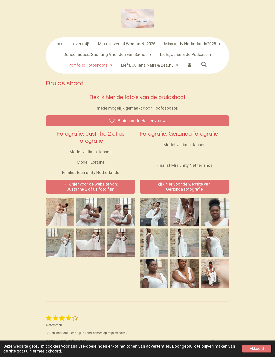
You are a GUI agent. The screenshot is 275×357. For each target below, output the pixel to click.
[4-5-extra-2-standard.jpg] (121, 212)
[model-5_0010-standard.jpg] (154, 212)
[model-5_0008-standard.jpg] (215, 212)
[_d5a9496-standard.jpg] (60, 212)
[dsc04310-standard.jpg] (121, 243)
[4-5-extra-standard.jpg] (90, 212)
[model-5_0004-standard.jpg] (184, 243)
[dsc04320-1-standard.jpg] (90, 243)
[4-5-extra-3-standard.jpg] (60, 243)
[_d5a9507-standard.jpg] (215, 273)
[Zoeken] (204, 64)
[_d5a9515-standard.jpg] (184, 273)
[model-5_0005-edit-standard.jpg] (215, 243)
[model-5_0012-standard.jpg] (184, 212)
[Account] (189, 65)
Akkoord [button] (257, 348)
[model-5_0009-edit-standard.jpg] (154, 243)
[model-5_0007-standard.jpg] (154, 273)
